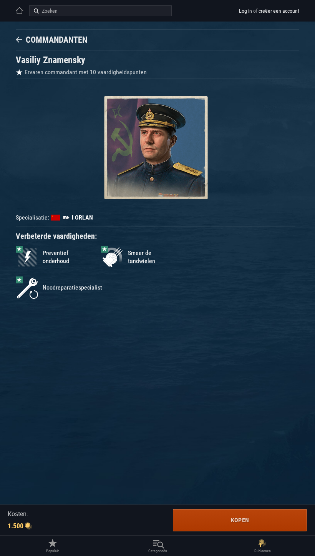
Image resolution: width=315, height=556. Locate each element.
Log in (245, 11)
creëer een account (279, 11)
